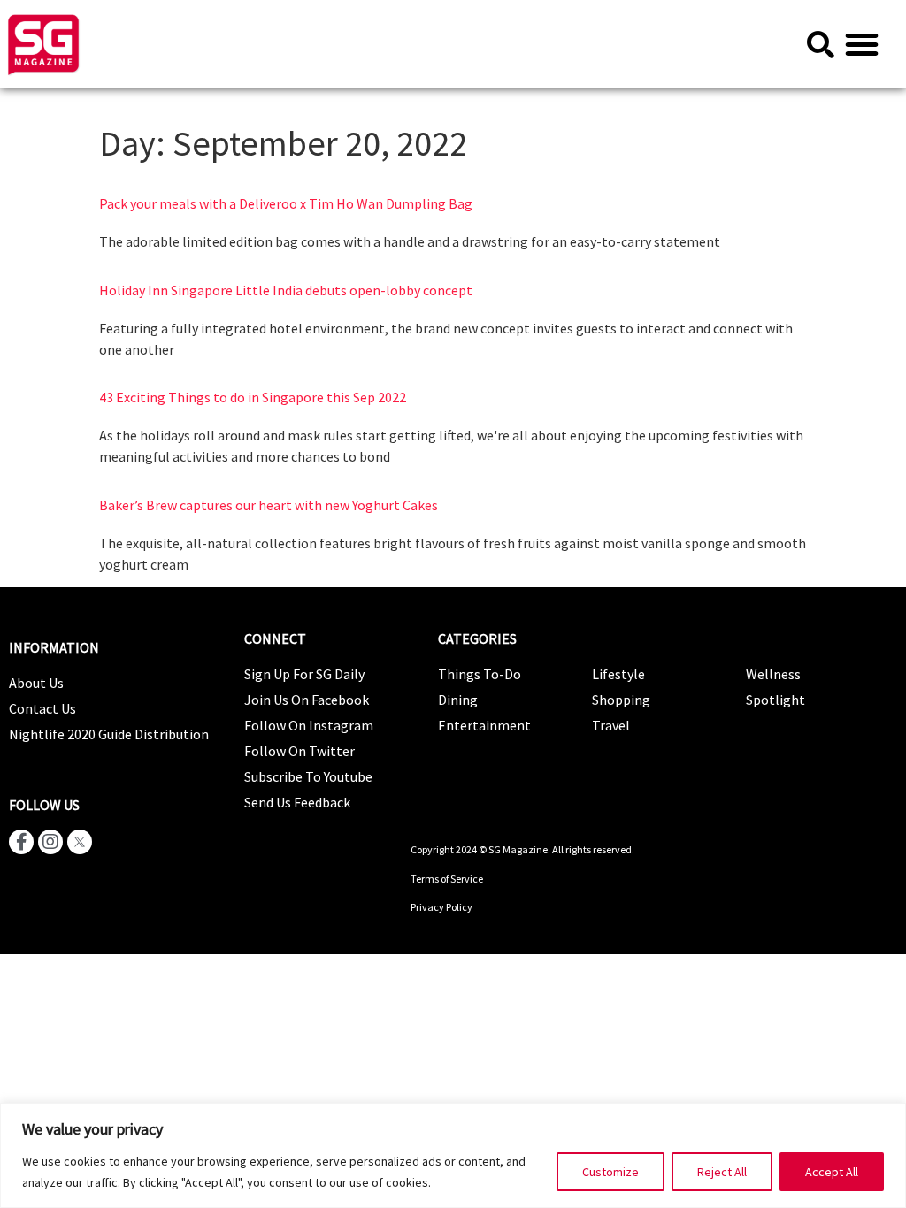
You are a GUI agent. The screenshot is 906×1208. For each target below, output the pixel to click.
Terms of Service (448, 878)
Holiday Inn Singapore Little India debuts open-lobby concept (285, 290)
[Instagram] (50, 842)
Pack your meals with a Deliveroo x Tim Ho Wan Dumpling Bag (285, 203)
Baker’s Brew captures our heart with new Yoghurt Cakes (268, 505)
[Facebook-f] (21, 842)
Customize (610, 1172)
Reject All (722, 1172)
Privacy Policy (441, 907)
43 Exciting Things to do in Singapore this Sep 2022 (252, 397)
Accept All (831, 1172)
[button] (861, 44)
